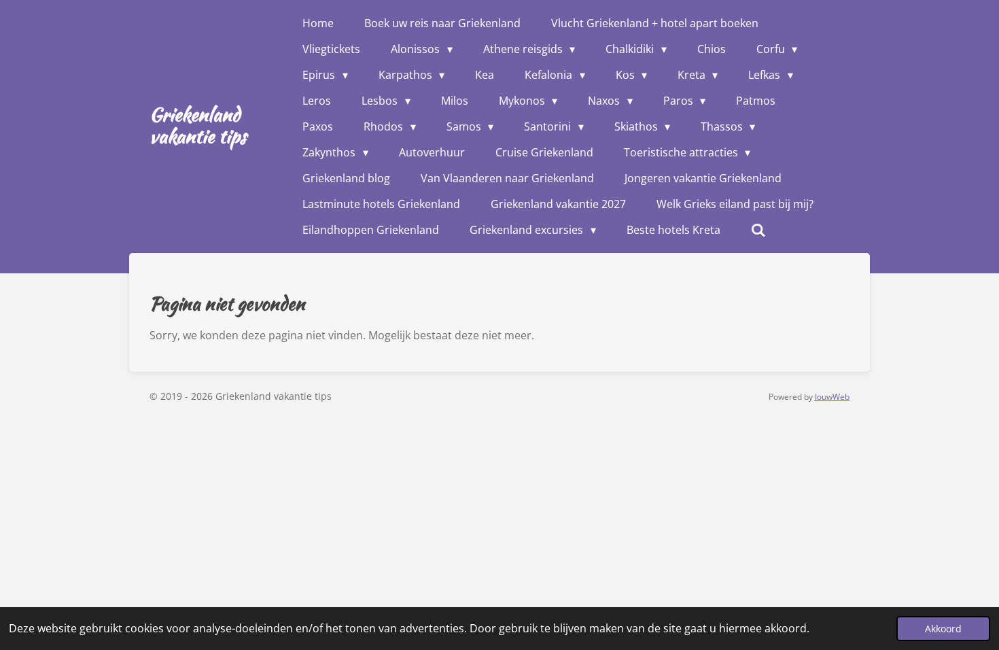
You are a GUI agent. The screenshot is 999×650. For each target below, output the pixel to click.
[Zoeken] (758, 230)
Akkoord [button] (943, 628)
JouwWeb (832, 397)
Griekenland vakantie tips (198, 125)
